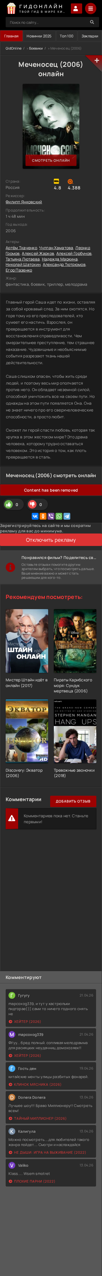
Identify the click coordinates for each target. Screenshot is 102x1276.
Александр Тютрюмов (64, 264)
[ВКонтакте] (35, 516)
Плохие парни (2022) (35, 1181)
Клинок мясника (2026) (38, 1084)
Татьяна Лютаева (23, 259)
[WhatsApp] (59, 516)
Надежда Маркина (60, 259)
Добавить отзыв (73, 801)
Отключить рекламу (51, 539)
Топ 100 (66, 36)
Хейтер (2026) (27, 1021)
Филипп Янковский (24, 201)
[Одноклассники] (43, 516)
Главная (11, 36)
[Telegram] (66, 516)
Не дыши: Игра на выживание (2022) (50, 1152)
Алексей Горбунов (74, 253)
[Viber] (51, 516)
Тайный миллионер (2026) (40, 1118)
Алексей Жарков (38, 253)
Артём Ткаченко (21, 247)
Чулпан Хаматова (56, 247)
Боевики (36, 48)
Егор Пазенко (19, 270)
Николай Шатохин (23, 264)
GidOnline (14, 48)
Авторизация (76, 8)
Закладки (90, 36)
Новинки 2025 (39, 36)
